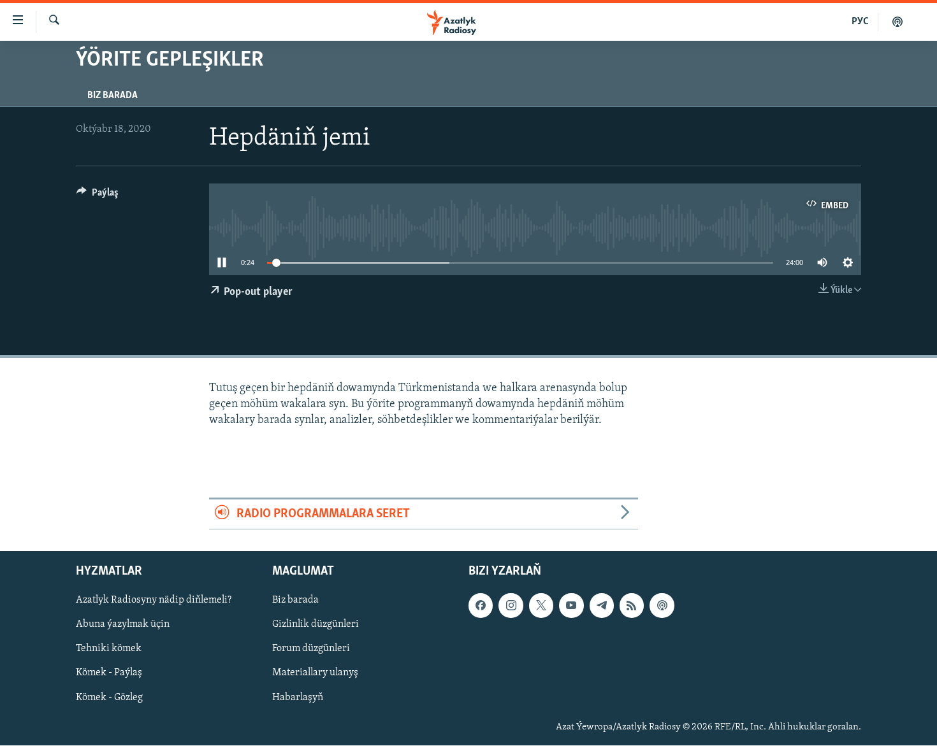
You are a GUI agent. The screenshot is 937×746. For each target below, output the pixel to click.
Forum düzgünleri (311, 649)
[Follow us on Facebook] (480, 606)
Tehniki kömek (109, 649)
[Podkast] (897, 22)
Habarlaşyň (297, 697)
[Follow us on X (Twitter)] (541, 606)
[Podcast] (662, 606)
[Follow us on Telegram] (602, 606)
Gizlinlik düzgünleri (315, 625)
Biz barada (112, 95)
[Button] (97, 195)
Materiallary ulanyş (315, 673)
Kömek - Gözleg (109, 697)
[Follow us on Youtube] (571, 606)
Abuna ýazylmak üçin (123, 625)
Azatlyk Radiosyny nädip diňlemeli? (153, 601)
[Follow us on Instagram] (510, 606)
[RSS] (632, 606)
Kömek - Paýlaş (109, 673)
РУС (860, 22)
